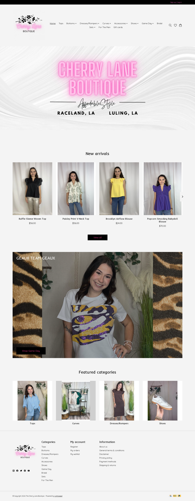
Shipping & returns (107, 465)
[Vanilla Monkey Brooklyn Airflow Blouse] (119, 188)
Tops (61, 23)
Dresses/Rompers (119, 423)
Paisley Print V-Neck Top (76, 218)
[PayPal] (175, 496)
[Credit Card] (170, 496)
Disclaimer (104, 454)
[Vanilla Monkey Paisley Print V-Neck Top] (76, 188)
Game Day (46, 469)
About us (103, 446)
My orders (75, 450)
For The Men (104, 27)
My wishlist (75, 454)
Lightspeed (58, 496)
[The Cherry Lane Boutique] (29, 25)
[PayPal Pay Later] (179, 496)
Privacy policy (105, 458)
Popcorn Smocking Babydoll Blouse (162, 220)
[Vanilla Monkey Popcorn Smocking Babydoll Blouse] (162, 188)
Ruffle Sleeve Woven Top (32, 218)
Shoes (162, 423)
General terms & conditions (111, 450)
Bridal (159, 23)
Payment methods (107, 461)
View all (98, 237)
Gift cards (118, 27)
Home (53, 23)
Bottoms (45, 450)
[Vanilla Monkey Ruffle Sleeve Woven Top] (32, 188)
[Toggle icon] (170, 25)
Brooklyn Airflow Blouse (119, 218)
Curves (75, 423)
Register (74, 446)
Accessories (47, 461)
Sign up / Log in (176, 2)
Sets (44, 476)
